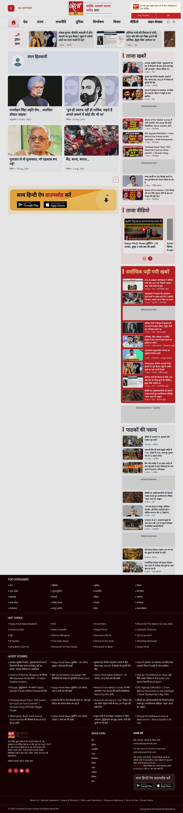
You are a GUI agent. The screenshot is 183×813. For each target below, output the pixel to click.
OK (168, 15)
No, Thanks (143, 15)
